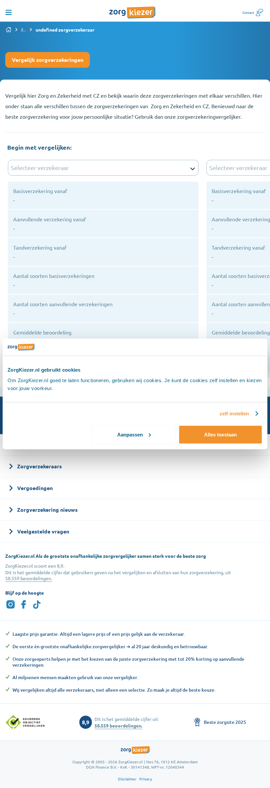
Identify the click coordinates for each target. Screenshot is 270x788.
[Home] (8, 29)
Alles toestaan (220, 434)
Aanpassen (130, 434)
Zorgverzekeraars (23, 29)
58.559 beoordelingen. (28, 578)
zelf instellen (234, 413)
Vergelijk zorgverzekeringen (47, 59)
